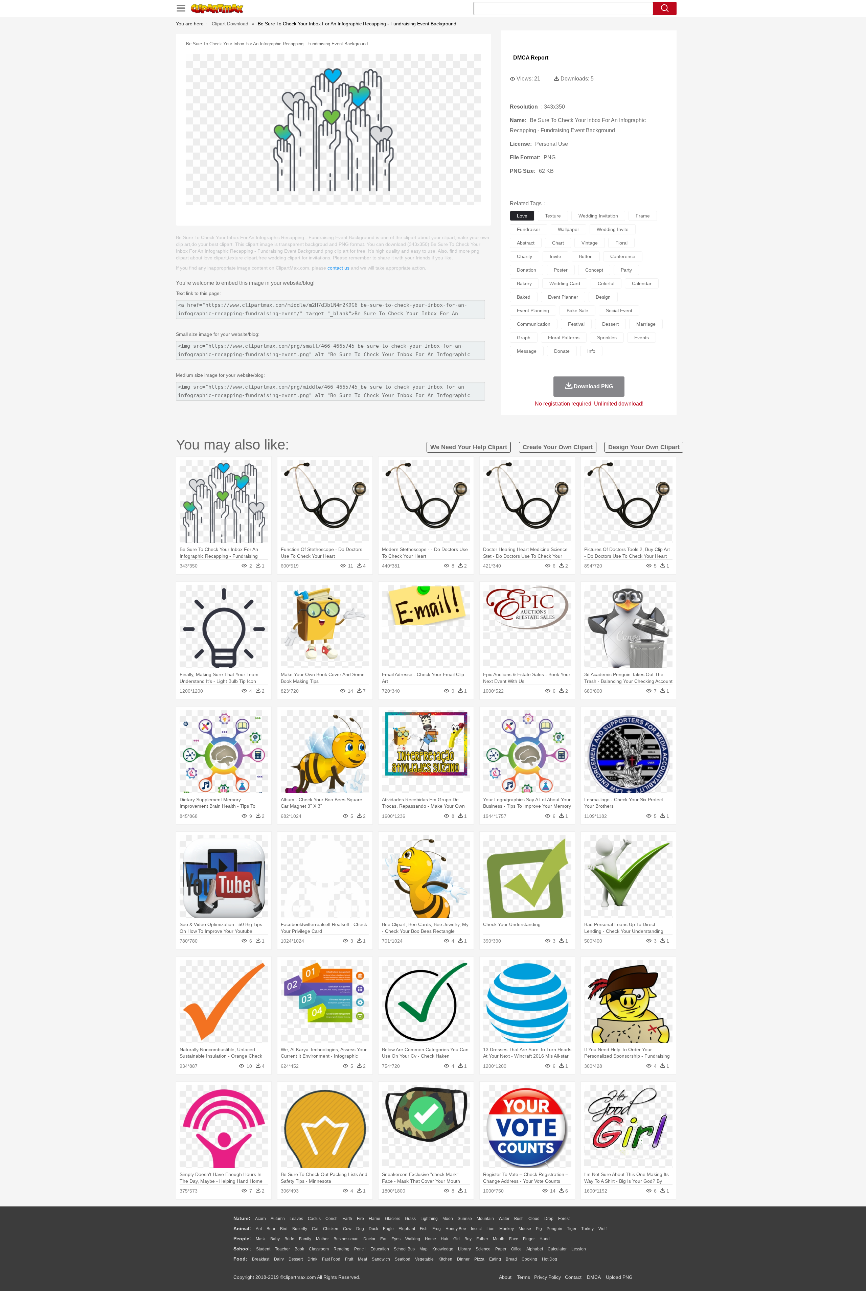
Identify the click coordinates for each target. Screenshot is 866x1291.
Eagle (388, 1228)
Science (483, 1249)
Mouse (525, 1228)
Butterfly (299, 1228)
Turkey (587, 1228)
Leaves (296, 1218)
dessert (610, 324)
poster (561, 270)
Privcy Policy (547, 1277)
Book (299, 1249)
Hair (445, 1239)
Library (464, 1249)
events (641, 337)
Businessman (346, 1239)
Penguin (554, 1228)
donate (562, 351)
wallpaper (568, 229)
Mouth (498, 1239)
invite (555, 256)
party (626, 270)
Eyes (396, 1239)
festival (576, 324)
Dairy (279, 1259)
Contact (573, 1277)
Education (379, 1249)
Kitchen (445, 1259)
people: (242, 1238)
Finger (529, 1239)
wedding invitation (598, 215)
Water (504, 1218)
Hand (545, 1239)
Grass (410, 1218)
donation (526, 270)
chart (558, 243)
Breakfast (260, 1259)
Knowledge (442, 1249)
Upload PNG (619, 1277)
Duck (373, 1228)
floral (621, 243)
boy (468, 1239)
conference (622, 256)
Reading (341, 1249)
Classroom (319, 1249)
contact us (338, 268)
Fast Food (331, 1259)
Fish (424, 1228)
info (591, 351)
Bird (284, 1228)
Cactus (314, 1218)
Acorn (260, 1218)
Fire (360, 1218)
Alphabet (534, 1249)
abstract (525, 243)
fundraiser (528, 229)
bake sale (577, 310)
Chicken (330, 1228)
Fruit (349, 1259)
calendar (642, 283)
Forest (564, 1218)
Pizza (479, 1259)
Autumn (278, 1218)
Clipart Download (230, 23)
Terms (523, 1277)
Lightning (429, 1218)
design (603, 297)
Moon (447, 1218)
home (430, 1239)
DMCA (593, 1277)
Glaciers (392, 1218)
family (305, 1239)
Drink (312, 1259)
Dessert (296, 1259)
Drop (548, 1218)
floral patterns (563, 337)
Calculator (557, 1249)
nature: (241, 1218)
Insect (476, 1228)
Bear (271, 1228)
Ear (383, 1239)
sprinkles (607, 337)
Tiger (571, 1228)
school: (242, 1248)
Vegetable (424, 1259)
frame (643, 215)
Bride (289, 1239)
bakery (524, 283)
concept (594, 270)
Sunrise (465, 1218)
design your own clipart (644, 447)
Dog (360, 1228)
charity (524, 256)
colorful (606, 283)
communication (533, 324)
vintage (590, 243)
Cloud (534, 1218)
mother (322, 1239)
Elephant (406, 1228)
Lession (578, 1249)
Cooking (529, 1259)
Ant (259, 1228)
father (482, 1239)
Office (516, 1249)
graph (523, 337)
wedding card (564, 283)
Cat (315, 1228)
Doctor (369, 1239)
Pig (539, 1228)
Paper (500, 1249)
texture (553, 215)
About (505, 1277)
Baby (275, 1239)
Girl (456, 1239)
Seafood (402, 1259)
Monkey (506, 1228)
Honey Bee (456, 1228)
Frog (436, 1228)
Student (263, 1249)
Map (423, 1249)
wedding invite (613, 229)
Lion (490, 1228)
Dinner (463, 1259)
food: (240, 1259)
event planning (533, 310)
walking (412, 1239)
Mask (261, 1239)
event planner (563, 297)
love (522, 215)
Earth (347, 1218)
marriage (646, 324)
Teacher (282, 1249)
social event (619, 310)
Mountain (485, 1218)
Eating (495, 1259)
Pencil (360, 1249)
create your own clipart (558, 447)
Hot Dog (549, 1259)
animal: (242, 1228)
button (586, 256)
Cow (347, 1228)
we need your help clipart (468, 447)
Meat (362, 1259)
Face (513, 1239)
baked (523, 297)
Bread (511, 1259)
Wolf (602, 1228)
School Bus (404, 1249)
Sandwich (381, 1259)
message (527, 351)
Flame (374, 1218)
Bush (519, 1218)
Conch (331, 1218)
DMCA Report (530, 58)
